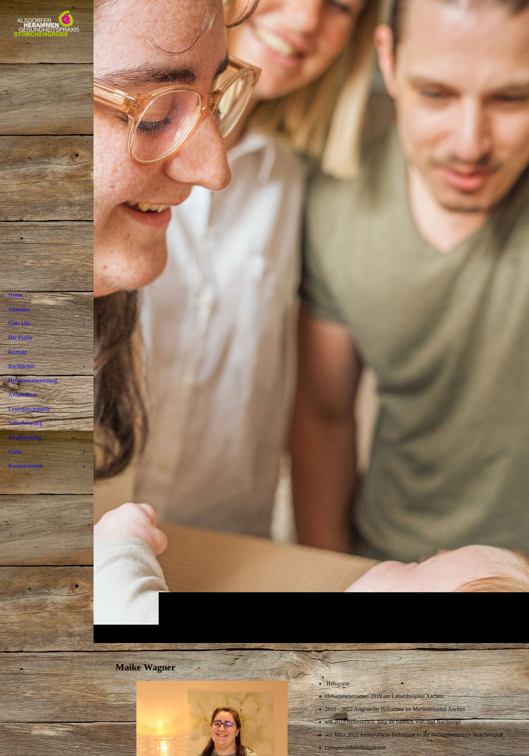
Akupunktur (22, 394)
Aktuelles (19, 309)
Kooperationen (25, 466)
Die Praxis (20, 338)
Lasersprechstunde (29, 409)
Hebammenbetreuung (32, 380)
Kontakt (17, 352)
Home (15, 295)
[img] (311, 321)
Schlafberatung (25, 423)
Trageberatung (24, 437)
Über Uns (19, 323)
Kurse (15, 452)
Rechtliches (21, 366)
